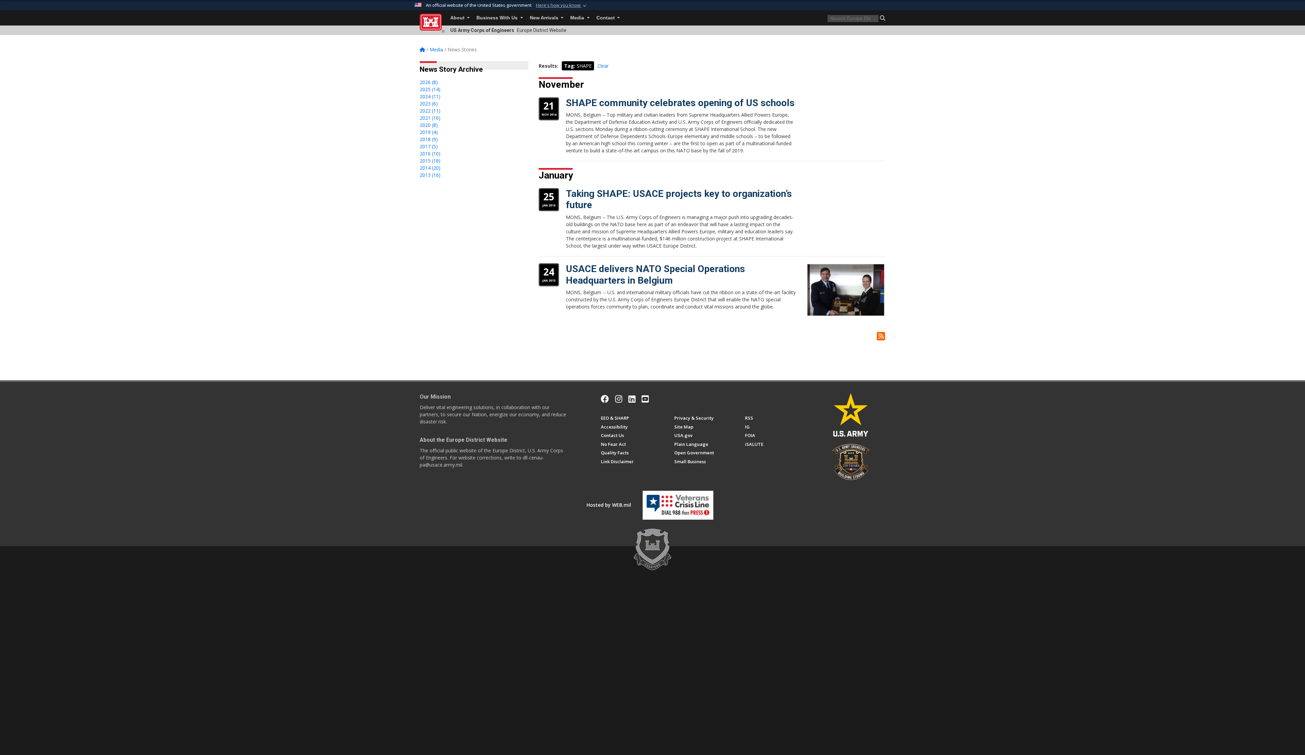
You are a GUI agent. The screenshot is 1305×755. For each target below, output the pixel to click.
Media (578, 17)
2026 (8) (429, 82)
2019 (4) (429, 132)
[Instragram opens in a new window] (618, 399)
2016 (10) (430, 153)
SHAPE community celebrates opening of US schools (680, 102)
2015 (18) (430, 160)
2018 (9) (429, 139)
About (458, 17)
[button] (562, 5)
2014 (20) (430, 168)
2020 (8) (429, 125)
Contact (606, 17)
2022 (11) (430, 110)
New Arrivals (545, 17)
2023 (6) (429, 103)
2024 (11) (430, 96)
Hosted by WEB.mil (609, 505)
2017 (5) (429, 146)
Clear (603, 66)
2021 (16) (430, 118)
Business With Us (497, 17)
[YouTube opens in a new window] (645, 399)
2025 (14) (430, 89)
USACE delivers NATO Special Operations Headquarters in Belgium (655, 274)
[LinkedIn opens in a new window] (632, 399)
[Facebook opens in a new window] (605, 399)
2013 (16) (430, 175)
